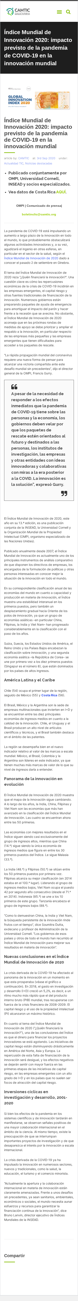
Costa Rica (49, 695)
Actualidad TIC (13, 163)
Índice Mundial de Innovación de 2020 (31, 258)
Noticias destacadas (38, 163)
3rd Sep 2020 (46, 158)
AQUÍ (61, 192)
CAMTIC (23, 158)
